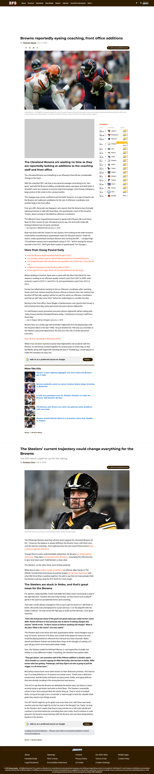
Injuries (65, 3)
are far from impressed (78, 573)
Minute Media (13, 768)
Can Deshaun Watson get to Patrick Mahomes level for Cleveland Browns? (58, 258)
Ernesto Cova (29, 462)
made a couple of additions (51, 570)
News (23, 3)
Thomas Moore (29, 43)
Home (27, 432)
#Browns (32, 219)
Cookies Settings (102, 762)
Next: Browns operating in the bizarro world (43, 339)
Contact (78, 755)
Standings (49, 3)
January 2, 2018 (54, 228)
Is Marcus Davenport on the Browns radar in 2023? (48, 267)
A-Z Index (79, 762)
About (27, 755)
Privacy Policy (81, 759)
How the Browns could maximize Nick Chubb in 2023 (49, 255)
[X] (141, 3)
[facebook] (136, 3)
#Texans (74, 219)
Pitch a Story (52, 759)
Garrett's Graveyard (78, 3)
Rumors (31, 3)
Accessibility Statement (57, 762)
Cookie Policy (123, 759)
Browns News (36, 432)
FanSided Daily (31, 759)
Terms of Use (101, 759)
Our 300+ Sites (101, 755)
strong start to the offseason (56, 557)
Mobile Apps (123, 755)
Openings (51, 755)
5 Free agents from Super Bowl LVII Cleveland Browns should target (55, 270)
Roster (57, 3)
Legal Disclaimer (32, 762)
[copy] (37, 47)
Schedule (39, 3)
